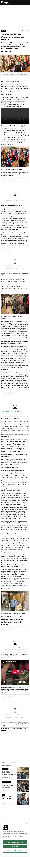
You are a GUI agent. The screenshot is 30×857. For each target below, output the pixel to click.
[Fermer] (26, 824)
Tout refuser (15, 846)
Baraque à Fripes (14, 90)
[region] (15, 838)
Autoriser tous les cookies (15, 842)
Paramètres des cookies (15, 850)
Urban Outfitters (16, 687)
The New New (24, 724)
